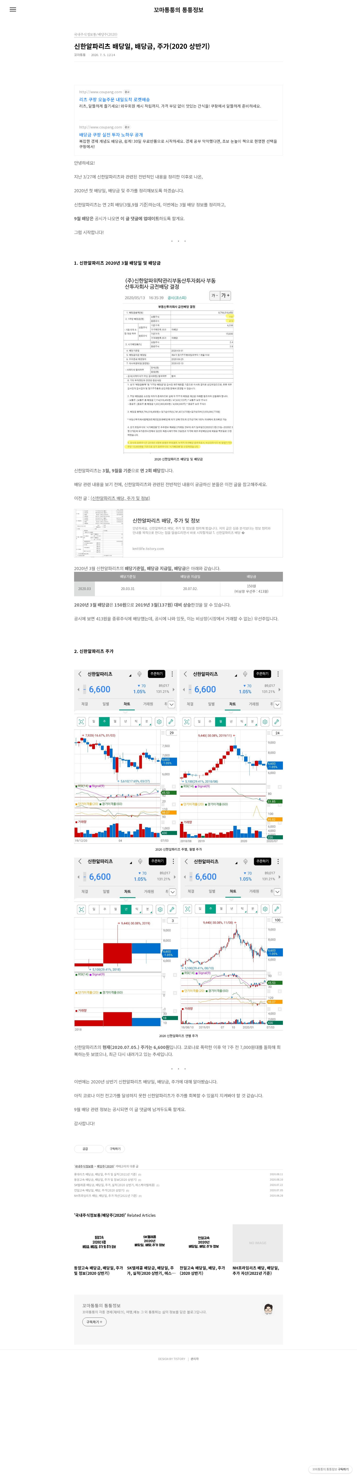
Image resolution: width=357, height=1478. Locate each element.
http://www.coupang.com (100, 92)
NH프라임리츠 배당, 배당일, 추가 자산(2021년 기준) (105, 1195)
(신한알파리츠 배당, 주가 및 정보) (120, 498)
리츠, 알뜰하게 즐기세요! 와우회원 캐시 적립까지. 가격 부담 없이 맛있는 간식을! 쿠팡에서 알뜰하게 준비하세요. (170, 106)
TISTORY (179, 1359)
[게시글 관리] (98, 1149)
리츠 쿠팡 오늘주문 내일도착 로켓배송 (114, 99)
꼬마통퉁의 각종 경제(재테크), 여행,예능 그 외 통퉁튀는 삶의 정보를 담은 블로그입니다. (144, 1311)
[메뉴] (13, 10)
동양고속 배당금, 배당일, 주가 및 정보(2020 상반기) (105, 1179)
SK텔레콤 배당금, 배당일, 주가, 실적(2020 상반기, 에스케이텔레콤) (114, 1185)
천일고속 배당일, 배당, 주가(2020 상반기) (99, 1190)
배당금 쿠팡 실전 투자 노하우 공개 (111, 134)
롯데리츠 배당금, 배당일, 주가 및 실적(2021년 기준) (105, 1174)
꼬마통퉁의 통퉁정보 (179, 10)
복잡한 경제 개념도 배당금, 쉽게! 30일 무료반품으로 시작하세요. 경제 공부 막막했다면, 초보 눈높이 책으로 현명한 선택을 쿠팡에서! (178, 143)
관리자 (195, 1359)
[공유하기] (92, 1149)
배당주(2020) (105, 1166)
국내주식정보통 (84, 1166)
